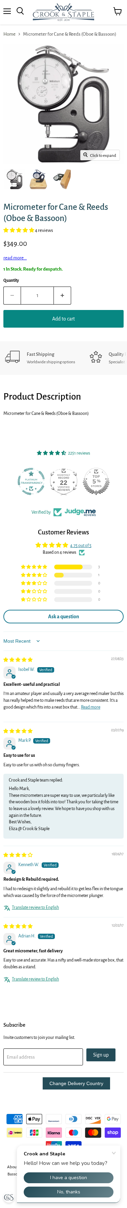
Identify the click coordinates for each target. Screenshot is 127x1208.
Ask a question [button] (63, 616)
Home (9, 34)
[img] (18, 660)
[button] (19, 230)
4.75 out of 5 (80, 545)
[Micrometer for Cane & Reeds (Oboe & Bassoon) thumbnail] (14, 179)
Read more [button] (90, 707)
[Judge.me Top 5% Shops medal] (96, 481)
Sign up (101, 1055)
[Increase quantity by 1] (62, 295)
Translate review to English (35, 907)
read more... (15, 257)
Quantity (11, 280)
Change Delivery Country (76, 1083)
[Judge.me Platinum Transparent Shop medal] (31, 481)
